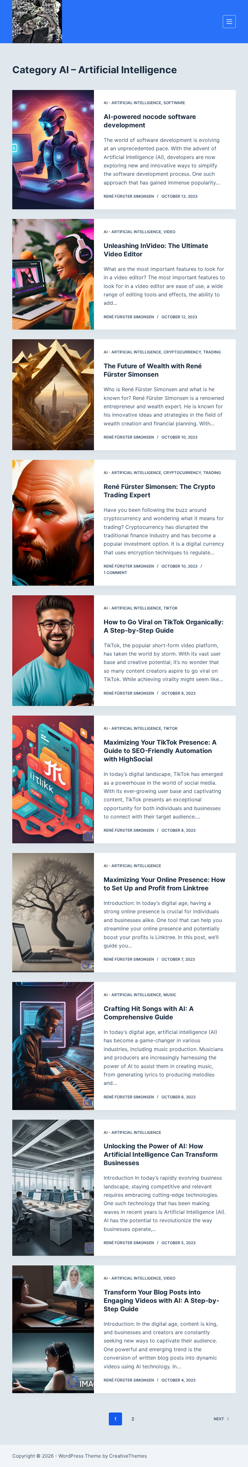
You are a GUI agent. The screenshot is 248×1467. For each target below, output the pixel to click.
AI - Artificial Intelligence (132, 102)
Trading (212, 352)
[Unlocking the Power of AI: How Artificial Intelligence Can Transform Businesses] (53, 1188)
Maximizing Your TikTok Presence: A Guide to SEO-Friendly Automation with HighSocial (160, 750)
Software (174, 102)
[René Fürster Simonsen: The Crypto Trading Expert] (53, 523)
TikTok (170, 608)
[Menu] (229, 21)
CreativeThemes (128, 1456)
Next (219, 1418)
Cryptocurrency (182, 352)
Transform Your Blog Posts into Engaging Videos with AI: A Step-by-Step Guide (161, 1300)
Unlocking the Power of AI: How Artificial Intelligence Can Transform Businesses (161, 1154)
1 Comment (115, 572)
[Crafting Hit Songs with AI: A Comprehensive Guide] (53, 1046)
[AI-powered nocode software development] (53, 149)
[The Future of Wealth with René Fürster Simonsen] (53, 394)
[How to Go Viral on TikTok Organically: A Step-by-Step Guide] (53, 650)
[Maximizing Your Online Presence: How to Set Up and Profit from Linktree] (53, 912)
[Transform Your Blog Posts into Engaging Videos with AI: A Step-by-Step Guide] (53, 1329)
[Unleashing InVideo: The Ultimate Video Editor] (53, 274)
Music (169, 994)
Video (169, 231)
